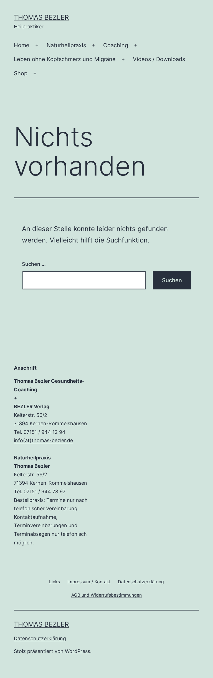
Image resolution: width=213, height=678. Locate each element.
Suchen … (34, 264)
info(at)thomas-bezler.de (43, 440)
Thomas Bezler (41, 17)
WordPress (77, 651)
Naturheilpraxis (66, 45)
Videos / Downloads (159, 59)
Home (21, 45)
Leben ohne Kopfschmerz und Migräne (65, 59)
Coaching (115, 45)
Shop (20, 73)
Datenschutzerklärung (40, 638)
